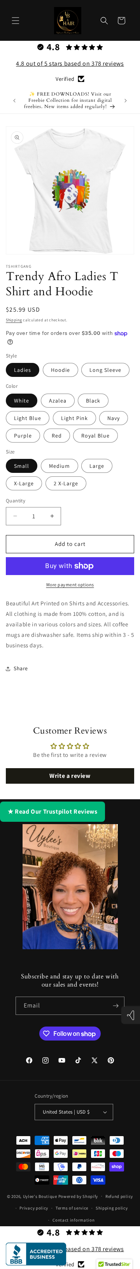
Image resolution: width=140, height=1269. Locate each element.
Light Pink (74, 418)
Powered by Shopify (78, 1196)
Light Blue (27, 418)
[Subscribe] (115, 1006)
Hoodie (60, 369)
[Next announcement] (125, 100)
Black (93, 400)
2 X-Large (66, 483)
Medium (59, 465)
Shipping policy (112, 1208)
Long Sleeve (105, 369)
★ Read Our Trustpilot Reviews (52, 811)
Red (57, 435)
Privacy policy (33, 1208)
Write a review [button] (69, 776)
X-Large (24, 483)
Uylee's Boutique (40, 1196)
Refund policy (119, 1196)
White (21, 400)
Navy (113, 418)
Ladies (22, 369)
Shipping (14, 319)
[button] (15, 20)
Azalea (57, 400)
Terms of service (72, 1208)
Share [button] (21, 668)
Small (21, 465)
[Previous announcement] (14, 100)
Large (96, 465)
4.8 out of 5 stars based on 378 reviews (70, 63)
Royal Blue (95, 435)
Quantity (15, 500)
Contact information (73, 1220)
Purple (23, 435)
